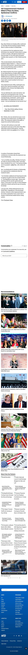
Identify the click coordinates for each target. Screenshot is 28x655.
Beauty (2, 624)
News (2, 6)
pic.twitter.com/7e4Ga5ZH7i (11, 106)
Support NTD (18, 626)
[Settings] (25, 573)
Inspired (3, 630)
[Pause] (3, 573)
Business (3, 603)
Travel (2, 623)
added (12, 165)
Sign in (19, 2)
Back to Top (26, 648)
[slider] (14, 571)
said (16, 179)
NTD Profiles (18, 621)
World (2, 601)
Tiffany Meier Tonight (19, 597)
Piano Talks (17, 610)
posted (14, 130)
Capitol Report (18, 599)
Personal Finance (5, 628)
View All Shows (18, 614)
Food (2, 621)
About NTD (18, 618)
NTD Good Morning (19, 605)
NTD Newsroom (9, 16)
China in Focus (18, 603)
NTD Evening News (19, 601)
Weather (3, 605)
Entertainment (4, 610)
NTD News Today (18, 606)
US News (7, 6)
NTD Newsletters (18, 624)
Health (2, 606)
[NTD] (3, 636)
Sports (2, 612)
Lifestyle (4, 618)
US (1, 597)
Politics (13, 6)
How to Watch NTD (19, 623)
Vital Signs (17, 612)
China (2, 599)
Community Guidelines (9, 251)
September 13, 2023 (9, 110)
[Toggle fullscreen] (23, 573)
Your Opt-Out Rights (14, 651)
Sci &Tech (3, 608)
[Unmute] (25, 569)
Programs (18, 595)
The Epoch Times (8, 200)
